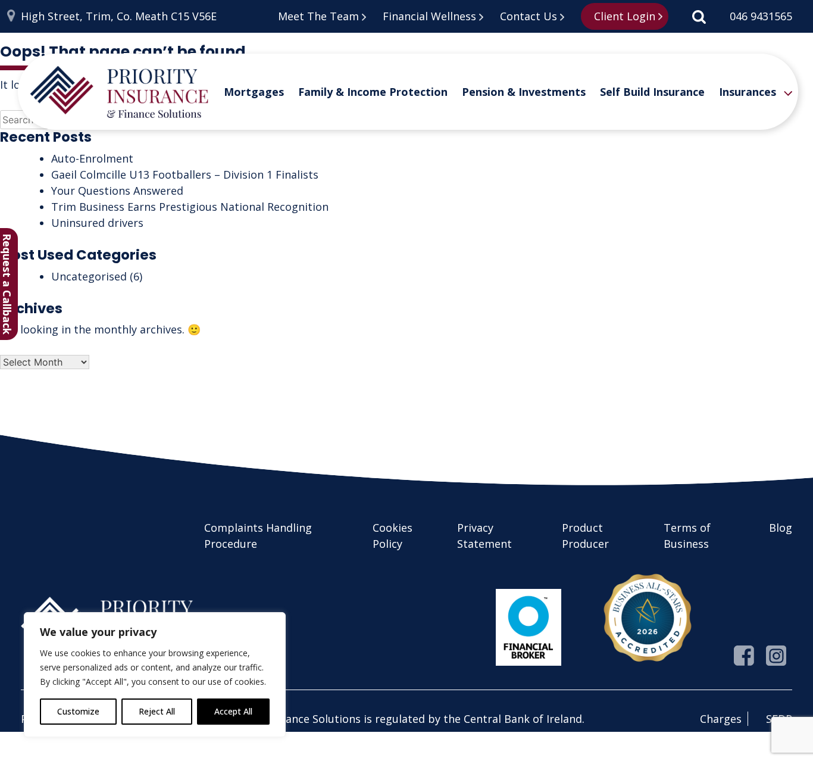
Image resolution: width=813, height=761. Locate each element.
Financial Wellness (429, 16)
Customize (78, 711)
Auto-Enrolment (92, 158)
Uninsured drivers (97, 223)
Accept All (233, 711)
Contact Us (528, 16)
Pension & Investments (524, 92)
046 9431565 (761, 16)
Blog (780, 527)
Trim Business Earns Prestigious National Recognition (190, 206)
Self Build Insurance (652, 92)
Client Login (624, 16)
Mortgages (254, 92)
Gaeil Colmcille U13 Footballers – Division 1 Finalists (184, 174)
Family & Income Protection (373, 92)
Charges (721, 719)
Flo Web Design (157, 753)
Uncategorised (89, 276)
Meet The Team (318, 16)
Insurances (747, 92)
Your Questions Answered (117, 190)
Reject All (157, 711)
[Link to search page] (699, 16)
